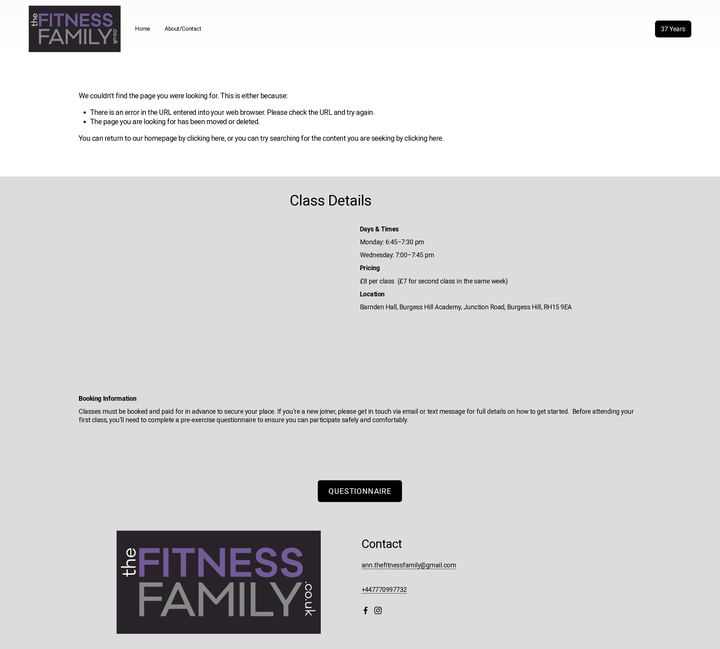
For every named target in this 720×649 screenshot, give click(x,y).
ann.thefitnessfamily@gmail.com (409, 565)
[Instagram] (378, 610)
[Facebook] (366, 610)
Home (142, 28)
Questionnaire (360, 491)
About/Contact (183, 28)
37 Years (673, 29)
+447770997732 (384, 590)
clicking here (205, 138)
